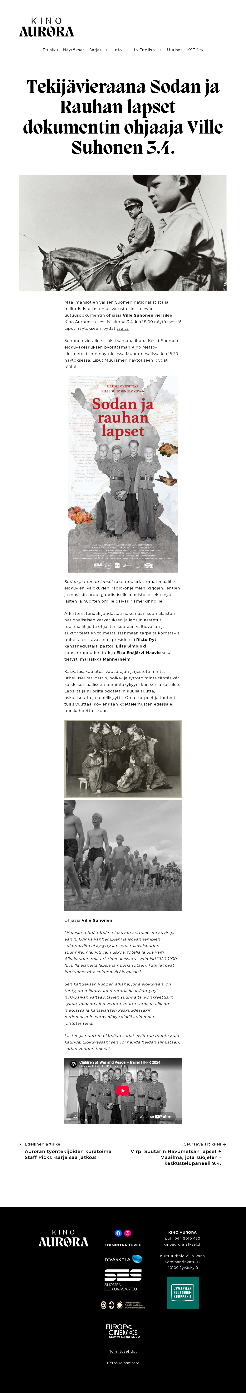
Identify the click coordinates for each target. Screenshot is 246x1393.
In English (144, 50)
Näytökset (73, 50)
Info (118, 50)
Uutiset (174, 50)
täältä (123, 328)
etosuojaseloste (125, 1363)
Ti (108, 1363)
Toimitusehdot (123, 1351)
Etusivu (50, 50)
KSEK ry (195, 50)
